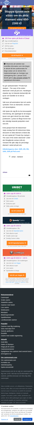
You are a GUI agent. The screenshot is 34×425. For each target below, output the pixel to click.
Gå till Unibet (16, 211)
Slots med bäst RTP (8, 329)
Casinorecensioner (7, 349)
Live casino (5, 307)
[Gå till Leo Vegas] (17, 252)
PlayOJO (15, 43)
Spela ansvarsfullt (7, 367)
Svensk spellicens (7, 331)
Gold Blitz (4, 342)
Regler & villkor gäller (27, 35)
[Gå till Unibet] (17, 188)
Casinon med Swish (8, 305)
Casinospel (5, 297)
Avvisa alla (17, 419)
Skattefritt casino (7, 302)
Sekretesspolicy (6, 365)
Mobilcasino (5, 310)
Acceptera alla (27, 419)
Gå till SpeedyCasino (16, 243)
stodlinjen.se (17, 282)
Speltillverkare (6, 317)
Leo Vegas (17, 263)
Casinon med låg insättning (10, 326)
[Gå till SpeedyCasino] (17, 220)
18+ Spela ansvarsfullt (18, 35)
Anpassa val (4, 419)
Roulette (4, 333)
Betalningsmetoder (7, 315)
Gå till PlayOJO (16, 55)
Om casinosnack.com (8, 360)
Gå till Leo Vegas (16, 275)
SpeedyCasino (18, 231)
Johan (5, 172)
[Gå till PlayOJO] (17, 32)
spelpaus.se (23, 282)
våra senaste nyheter (20, 78)
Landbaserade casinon (9, 320)
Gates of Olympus (7, 344)
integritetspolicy (14, 416)
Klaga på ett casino (7, 347)
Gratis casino (5, 300)
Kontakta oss (5, 362)
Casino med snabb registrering (11, 336)
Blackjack (4, 312)
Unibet (16, 198)
